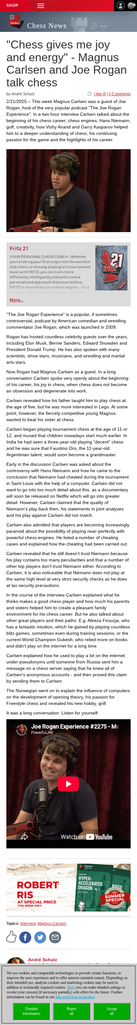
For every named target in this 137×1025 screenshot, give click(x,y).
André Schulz (42, 959)
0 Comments (120, 94)
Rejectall (71, 1011)
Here (71, 987)
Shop (12, 5)
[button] (41, 5)
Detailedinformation (31, 1011)
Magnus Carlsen (52, 923)
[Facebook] (25, 937)
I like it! (100, 94)
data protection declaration (75, 997)
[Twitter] (40, 937)
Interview (28, 923)
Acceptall (111, 1011)
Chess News (47, 26)
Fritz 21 (19, 248)
